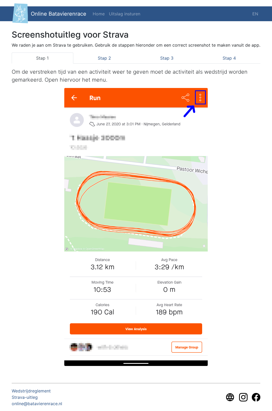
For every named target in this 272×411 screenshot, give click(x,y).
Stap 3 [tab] (166, 58)
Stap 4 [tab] (229, 58)
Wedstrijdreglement (31, 391)
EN (255, 13)
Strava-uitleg (25, 397)
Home (99, 13)
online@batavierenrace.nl (37, 403)
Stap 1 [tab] (42, 58)
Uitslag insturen (124, 13)
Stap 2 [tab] (104, 58)
